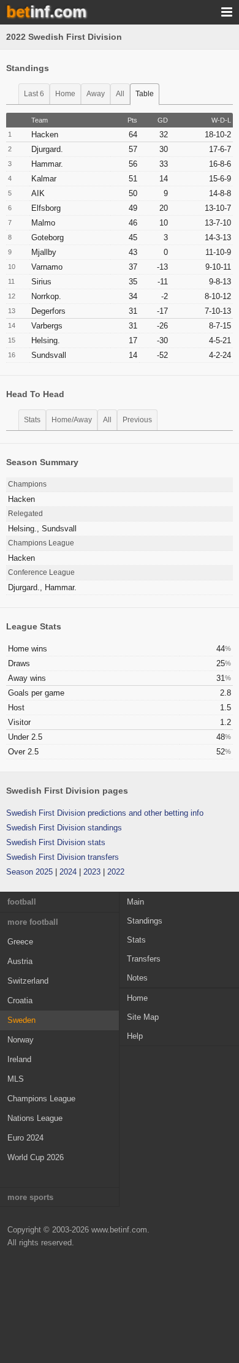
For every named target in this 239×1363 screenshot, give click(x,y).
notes (137, 977)
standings (144, 920)
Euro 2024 (25, 1137)
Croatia (19, 1000)
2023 (92, 871)
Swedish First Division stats (55, 842)
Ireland (19, 1059)
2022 (115, 871)
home (65, 93)
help (135, 1036)
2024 (68, 871)
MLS (15, 1079)
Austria (19, 961)
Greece (20, 941)
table (144, 93)
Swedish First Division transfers (62, 857)
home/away (71, 420)
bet (46, 11)
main (135, 901)
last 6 (34, 93)
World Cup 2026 (35, 1157)
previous (137, 420)
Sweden (21, 1020)
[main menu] (226, 12)
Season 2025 (29, 871)
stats (32, 420)
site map (143, 1017)
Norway (20, 1039)
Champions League (41, 1098)
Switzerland (27, 980)
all (120, 93)
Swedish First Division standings (64, 827)
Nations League (35, 1118)
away (95, 93)
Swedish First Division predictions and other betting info (104, 813)
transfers (144, 958)
